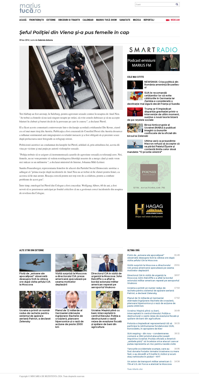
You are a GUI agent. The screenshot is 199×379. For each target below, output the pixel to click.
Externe (51, 20)
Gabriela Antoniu (45, 40)
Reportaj (149, 20)
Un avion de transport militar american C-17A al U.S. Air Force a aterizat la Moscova (149, 362)
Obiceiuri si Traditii (69, 20)
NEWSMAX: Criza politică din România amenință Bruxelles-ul (161, 84)
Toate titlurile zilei (135, 369)
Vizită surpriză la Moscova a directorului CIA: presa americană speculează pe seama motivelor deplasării (71, 279)
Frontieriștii (36, 20)
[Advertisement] (68, 223)
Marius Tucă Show (106, 20)
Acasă (23, 20)
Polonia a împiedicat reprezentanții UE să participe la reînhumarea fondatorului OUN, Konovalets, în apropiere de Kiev (150, 326)
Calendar (88, 20)
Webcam (175, 20)
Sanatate (124, 20)
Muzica (137, 20)
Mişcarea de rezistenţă (46, 8)
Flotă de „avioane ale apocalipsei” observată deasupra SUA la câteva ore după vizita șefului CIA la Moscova (34, 279)
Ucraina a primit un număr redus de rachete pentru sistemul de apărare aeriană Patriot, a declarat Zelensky (35, 316)
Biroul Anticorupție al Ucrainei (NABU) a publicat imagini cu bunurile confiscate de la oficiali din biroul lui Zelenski (151, 130)
